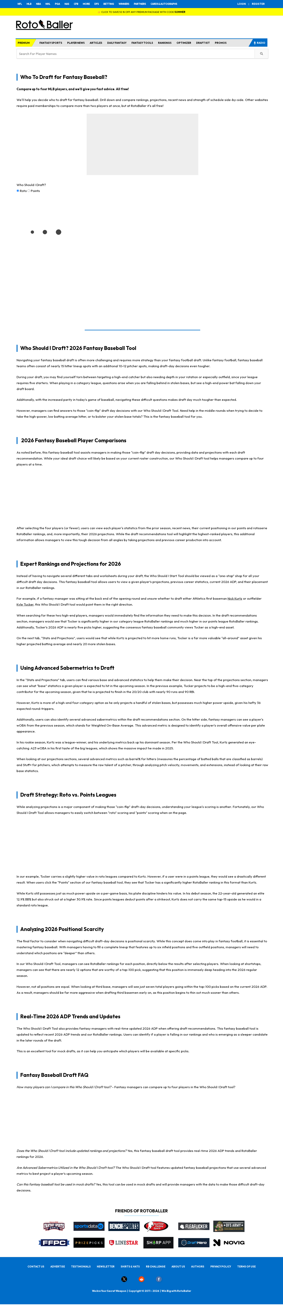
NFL (20, 3)
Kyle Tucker (25, 604)
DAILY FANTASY (116, 42)
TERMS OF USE (246, 1266)
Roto (23, 191)
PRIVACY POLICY (220, 1266)
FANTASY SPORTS (50, 42)
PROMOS (221, 42)
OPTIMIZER (184, 42)
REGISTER (258, 3)
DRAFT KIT (203, 42)
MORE (86, 3)
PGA (57, 3)
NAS (66, 3)
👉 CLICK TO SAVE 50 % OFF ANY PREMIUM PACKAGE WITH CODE (141, 11)
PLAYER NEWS (76, 42)
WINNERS (124, 3)
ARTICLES (96, 42)
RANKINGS (165, 42)
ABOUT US (178, 1266)
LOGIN (241, 3)
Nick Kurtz (235, 598)
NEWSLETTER (106, 1266)
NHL (47, 3)
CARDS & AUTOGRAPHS (164, 3)
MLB (29, 3)
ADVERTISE (57, 1266)
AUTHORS (197, 1266)
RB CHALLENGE (155, 1266)
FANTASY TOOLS (142, 42)
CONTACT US (36, 1266)
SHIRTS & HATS (130, 1266)
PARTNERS (140, 3)
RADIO (261, 42)
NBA (38, 3)
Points (35, 191)
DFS (96, 3)
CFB (76, 3)
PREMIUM (24, 42)
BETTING (108, 3)
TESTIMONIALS (81, 1266)
